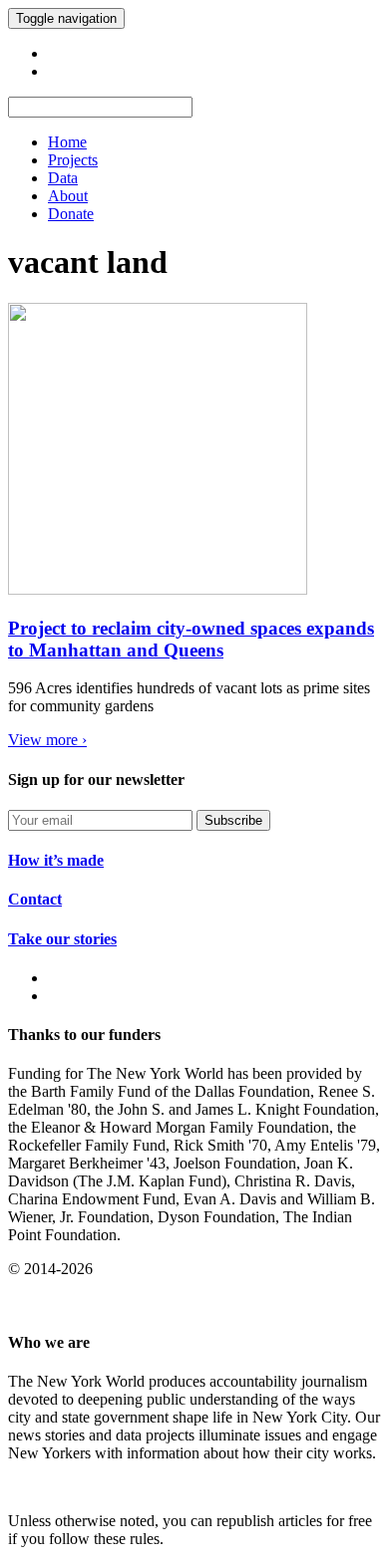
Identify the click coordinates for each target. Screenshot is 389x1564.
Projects (73, 159)
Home (67, 141)
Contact (35, 899)
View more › (47, 739)
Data (63, 177)
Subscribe (233, 820)
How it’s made (56, 860)
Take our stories (62, 938)
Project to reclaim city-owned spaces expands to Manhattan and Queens (191, 639)
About (68, 195)
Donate (71, 213)
